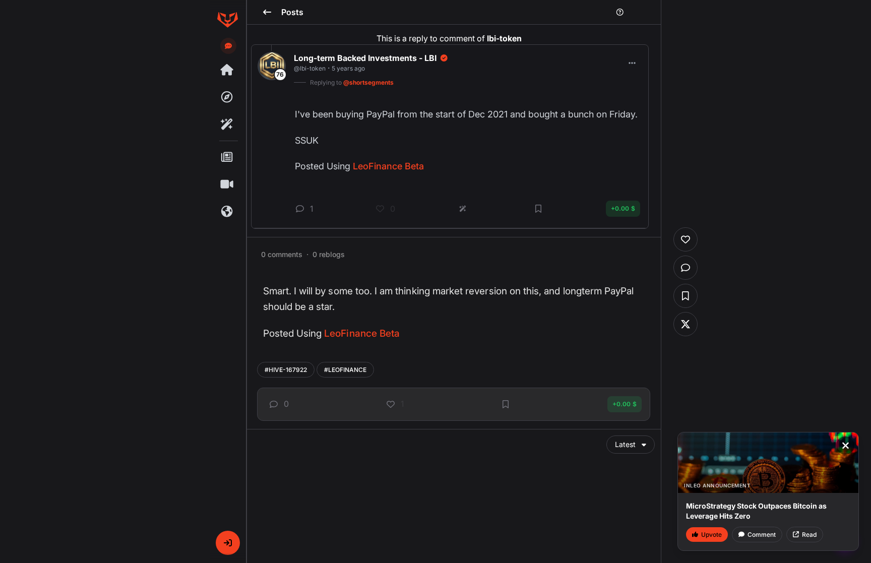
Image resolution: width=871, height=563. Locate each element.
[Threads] (227, 70)
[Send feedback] (228, 46)
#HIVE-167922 (286, 369)
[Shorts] (227, 184)
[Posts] (227, 157)
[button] (228, 543)
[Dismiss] (845, 445)
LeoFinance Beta (362, 333)
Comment (762, 534)
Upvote (711, 534)
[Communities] (227, 212)
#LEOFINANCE (345, 369)
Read (809, 534)
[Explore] (227, 97)
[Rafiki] (227, 124)
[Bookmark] (505, 404)
